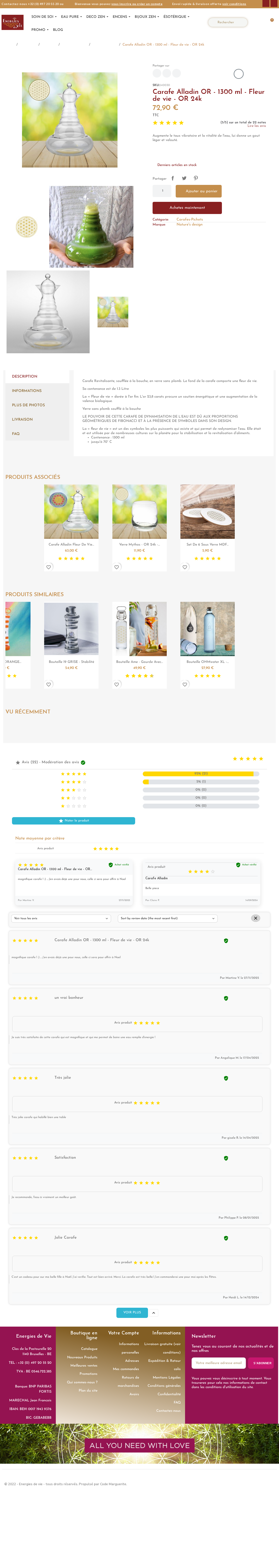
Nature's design (190, 224)
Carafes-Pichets (190, 219)
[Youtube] (270, 1483)
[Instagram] (273, 3)
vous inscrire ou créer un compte (136, 4)
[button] (269, 22)
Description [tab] (24, 376)
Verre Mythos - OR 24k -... (71, 544)
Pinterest (195, 178)
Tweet (184, 178)
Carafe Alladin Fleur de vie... (207, 662)
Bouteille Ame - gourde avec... (71, 662)
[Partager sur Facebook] (157, 73)
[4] (174, 123)
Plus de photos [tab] (28, 405)
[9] (81, 676)
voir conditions (234, 4)
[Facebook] (265, 3)
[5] (181, 123)
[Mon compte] (256, 22)
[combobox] (230, 22)
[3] (168, 123)
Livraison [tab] (22, 419)
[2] (161, 123)
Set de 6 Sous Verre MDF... (140, 544)
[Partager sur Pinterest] (176, 73)
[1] (155, 123)
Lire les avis (257, 126)
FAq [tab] (16, 434)
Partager (172, 178)
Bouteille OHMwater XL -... (139, 662)
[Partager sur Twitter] (166, 73)
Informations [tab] (27, 391)
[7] (75, 676)
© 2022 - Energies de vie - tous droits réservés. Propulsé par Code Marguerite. (65, 1484)
